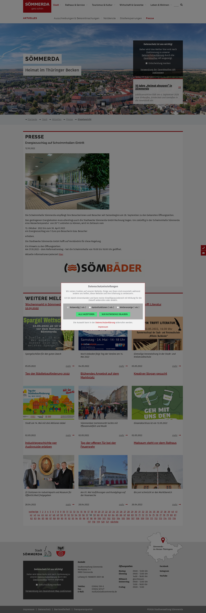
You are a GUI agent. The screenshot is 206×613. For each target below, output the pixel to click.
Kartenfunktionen (99, 307)
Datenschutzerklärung (105, 322)
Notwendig (74, 307)
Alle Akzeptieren (86, 314)
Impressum (103, 327)
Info (83, 307)
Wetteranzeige (126, 307)
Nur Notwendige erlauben (115, 314)
